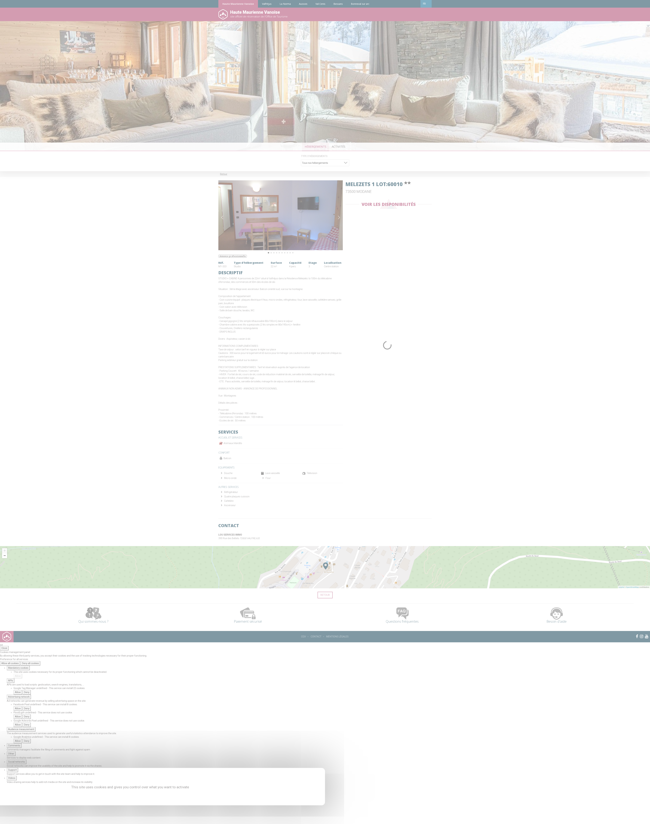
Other (11, 753)
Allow (18, 676)
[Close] (1, 644)
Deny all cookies (30, 663)
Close (4, 648)
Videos (11, 778)
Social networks (16, 761)
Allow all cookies (10, 663)
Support (12, 770)
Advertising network (19, 696)
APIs (10, 680)
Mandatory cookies (18, 668)
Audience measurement (21, 729)
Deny (26, 692)
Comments (14, 745)
